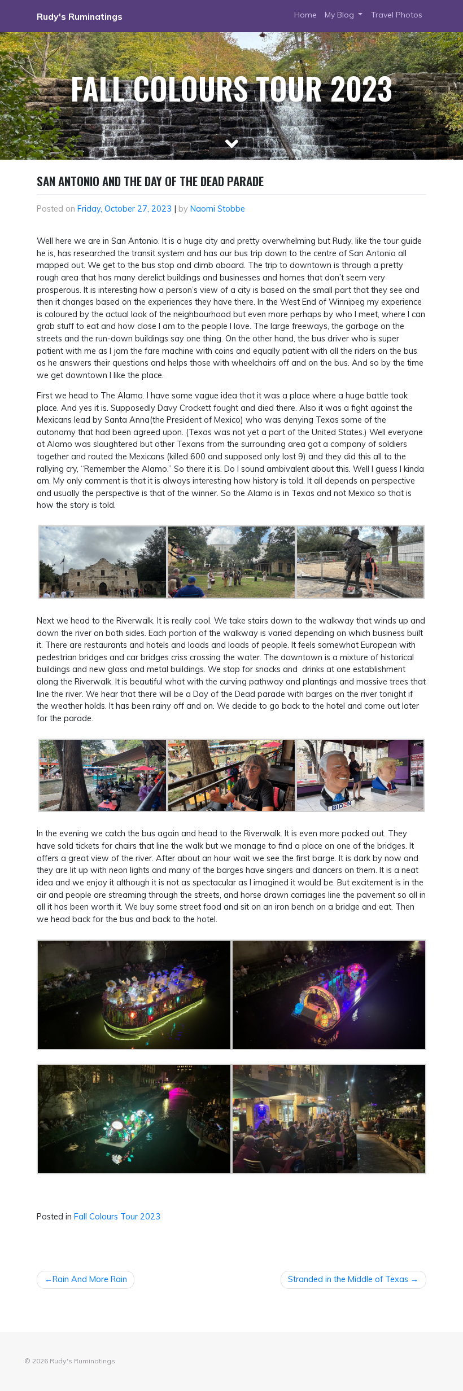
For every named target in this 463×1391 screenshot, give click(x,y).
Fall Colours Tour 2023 (117, 1217)
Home (305, 15)
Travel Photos (396, 15)
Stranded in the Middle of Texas (348, 1279)
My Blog (340, 15)
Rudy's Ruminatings (80, 16)
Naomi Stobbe (217, 209)
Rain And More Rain (90, 1279)
